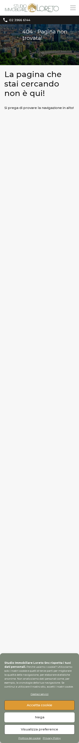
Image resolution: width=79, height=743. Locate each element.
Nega (39, 717)
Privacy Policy (52, 738)
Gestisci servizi (39, 694)
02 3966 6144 (19, 20)
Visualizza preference (39, 729)
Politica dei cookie (29, 738)
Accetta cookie (39, 705)
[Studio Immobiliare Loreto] (31, 10)
